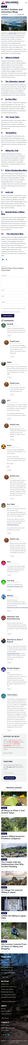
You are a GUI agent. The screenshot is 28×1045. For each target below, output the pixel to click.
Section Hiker (11, 99)
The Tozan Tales (12, 117)
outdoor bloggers (18, 268)
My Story (3, 1008)
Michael (10, 596)
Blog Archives (5, 1018)
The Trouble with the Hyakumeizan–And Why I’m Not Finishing (12, 864)
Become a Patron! (8, 753)
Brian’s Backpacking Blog (16, 170)
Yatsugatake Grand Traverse (8, 997)
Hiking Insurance (5, 965)
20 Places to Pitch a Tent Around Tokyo (13, 812)
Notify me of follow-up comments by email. (14, 308)
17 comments (4, 14)
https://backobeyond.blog (13, 653)
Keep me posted (9, 777)
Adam (9, 362)
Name (3, 290)
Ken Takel (11, 504)
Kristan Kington (13, 668)
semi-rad (9, 192)
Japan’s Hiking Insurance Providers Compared (13, 837)
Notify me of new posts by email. (11, 312)
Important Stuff (5, 959)
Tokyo (17, 1042)
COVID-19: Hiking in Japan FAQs (13, 917)
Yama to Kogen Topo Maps (8, 972)
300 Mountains (5, 984)
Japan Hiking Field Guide (7, 962)
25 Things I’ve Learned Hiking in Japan (11, 891)
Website (3, 302)
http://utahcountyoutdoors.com (15, 586)
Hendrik (10, 324)
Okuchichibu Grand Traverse (8, 994)
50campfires (11, 133)
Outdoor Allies (12, 33)
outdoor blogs (5, 270)
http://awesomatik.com (13, 524)
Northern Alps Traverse (7, 992)
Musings (4, 6)
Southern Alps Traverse (7, 989)
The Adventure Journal (15, 81)
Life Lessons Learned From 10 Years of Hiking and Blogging (13, 946)
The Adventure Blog (14, 234)
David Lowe (21, 14)
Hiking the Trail (11, 150)
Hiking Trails (5, 977)
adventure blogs (6, 268)
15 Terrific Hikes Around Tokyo (9, 986)
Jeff (8, 400)
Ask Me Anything (5, 1025)
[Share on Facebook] (2, 259)
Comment (3, 275)
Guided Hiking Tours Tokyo (8, 1027)
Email (3, 296)
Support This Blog (5, 1011)
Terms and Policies (6, 1014)
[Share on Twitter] (6, 259)
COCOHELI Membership (7, 967)
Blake (9, 445)
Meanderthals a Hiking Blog (12, 213)
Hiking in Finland (12, 57)
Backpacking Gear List (7, 970)
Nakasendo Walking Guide (9, 1001)
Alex (8, 562)
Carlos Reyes (12, 695)
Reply (9, 335)
